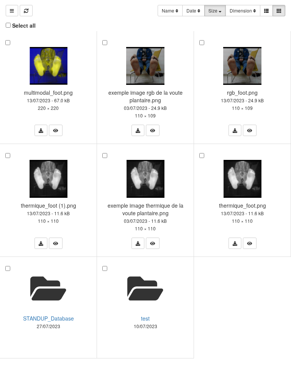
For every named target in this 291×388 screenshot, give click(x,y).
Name (168, 10)
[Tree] (12, 10)
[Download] (40, 130)
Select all (24, 25)
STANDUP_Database (48, 318)
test (145, 318)
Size (213, 10)
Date (191, 10)
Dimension (241, 10)
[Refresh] (26, 10)
